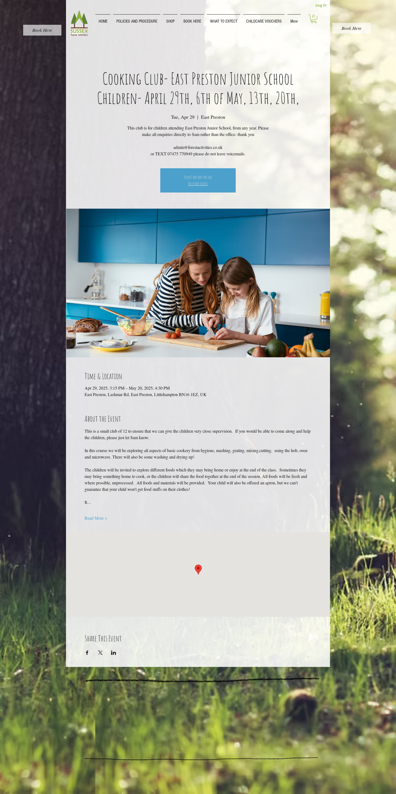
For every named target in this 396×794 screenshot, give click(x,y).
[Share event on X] (100, 652)
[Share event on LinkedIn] (113, 652)
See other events (198, 183)
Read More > (96, 518)
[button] (137, 18)
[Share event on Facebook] (87, 652)
